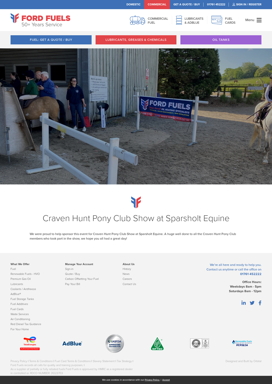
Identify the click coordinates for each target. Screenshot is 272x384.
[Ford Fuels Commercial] (40, 18)
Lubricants (17, 284)
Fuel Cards (17, 309)
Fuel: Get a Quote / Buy (51, 40)
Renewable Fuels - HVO (25, 274)
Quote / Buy (72, 274)
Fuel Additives (19, 304)
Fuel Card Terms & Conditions (73, 361)
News (126, 274)
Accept (166, 379)
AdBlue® (16, 294)
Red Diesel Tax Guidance (26, 324)
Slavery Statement (104, 361)
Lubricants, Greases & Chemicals (136, 40)
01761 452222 (250, 274)
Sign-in (69, 269)
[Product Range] (179, 22)
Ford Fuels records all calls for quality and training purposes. (47, 365)
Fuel (13, 269)
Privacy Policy (19, 361)
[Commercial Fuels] (137, 22)
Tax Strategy (124, 361)
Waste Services (20, 314)
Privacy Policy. (152, 379)
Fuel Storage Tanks (22, 299)
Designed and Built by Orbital (243, 361)
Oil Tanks (221, 40)
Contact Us (129, 284)
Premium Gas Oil (21, 279)
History (127, 269)
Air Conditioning (20, 319)
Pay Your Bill (72, 284)
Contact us (214, 269)
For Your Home (20, 329)
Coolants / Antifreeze (23, 289)
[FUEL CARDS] (216, 22)
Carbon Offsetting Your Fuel (82, 279)
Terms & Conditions (41, 361)
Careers (127, 279)
